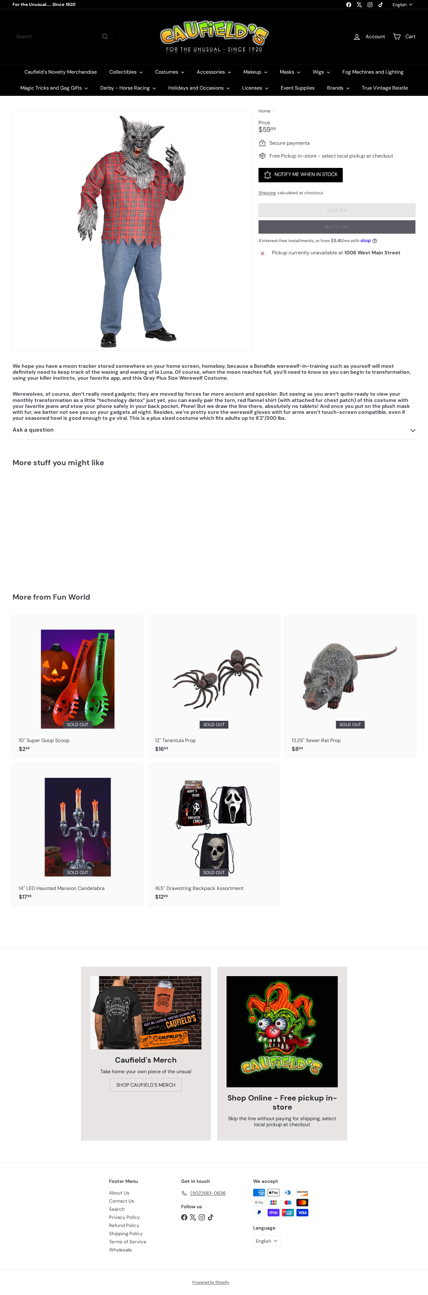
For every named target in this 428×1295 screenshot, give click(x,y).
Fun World (71, 597)
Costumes (167, 72)
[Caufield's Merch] (145, 1012)
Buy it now (337, 226)
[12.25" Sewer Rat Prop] (350, 686)
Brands (336, 88)
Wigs (319, 72)
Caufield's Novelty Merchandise (60, 72)
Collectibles (123, 72)
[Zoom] (132, 231)
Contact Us (121, 1201)
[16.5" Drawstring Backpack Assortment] (214, 834)
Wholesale (120, 1250)
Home (264, 111)
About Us (119, 1193)
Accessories (211, 72)
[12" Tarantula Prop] (214, 686)
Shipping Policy (126, 1233)
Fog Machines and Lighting (373, 72)
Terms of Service (127, 1242)
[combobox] (63, 36)
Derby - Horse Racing (125, 88)
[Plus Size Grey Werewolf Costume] (44, 525)
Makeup (253, 72)
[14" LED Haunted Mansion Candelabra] (78, 834)
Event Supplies (298, 88)
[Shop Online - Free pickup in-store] (282, 1031)
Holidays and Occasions (196, 88)
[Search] (105, 36)
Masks (287, 72)
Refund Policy (124, 1225)
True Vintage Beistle (385, 88)
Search (117, 1209)
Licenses (253, 88)
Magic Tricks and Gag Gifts (51, 88)
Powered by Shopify (210, 1282)
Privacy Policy (124, 1217)
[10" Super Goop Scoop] (78, 686)
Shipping (267, 192)
